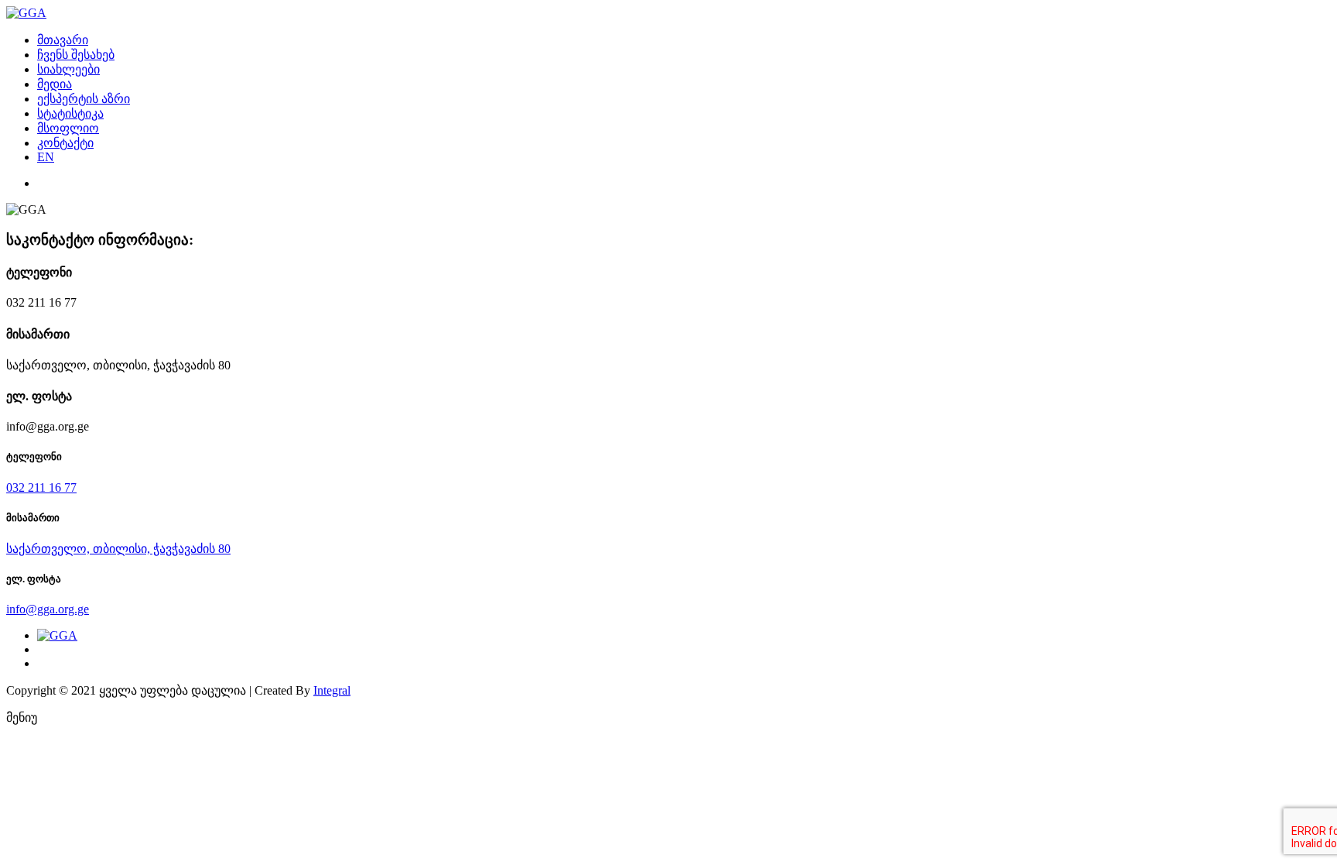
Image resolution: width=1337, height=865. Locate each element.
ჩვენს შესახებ (76, 54)
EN (45, 156)
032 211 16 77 (41, 487)
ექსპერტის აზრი (83, 98)
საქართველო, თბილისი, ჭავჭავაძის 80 (118, 548)
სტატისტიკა (70, 113)
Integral (331, 690)
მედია (54, 84)
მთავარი (62, 39)
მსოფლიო (68, 128)
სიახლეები (68, 69)
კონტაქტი (65, 142)
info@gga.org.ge (47, 609)
